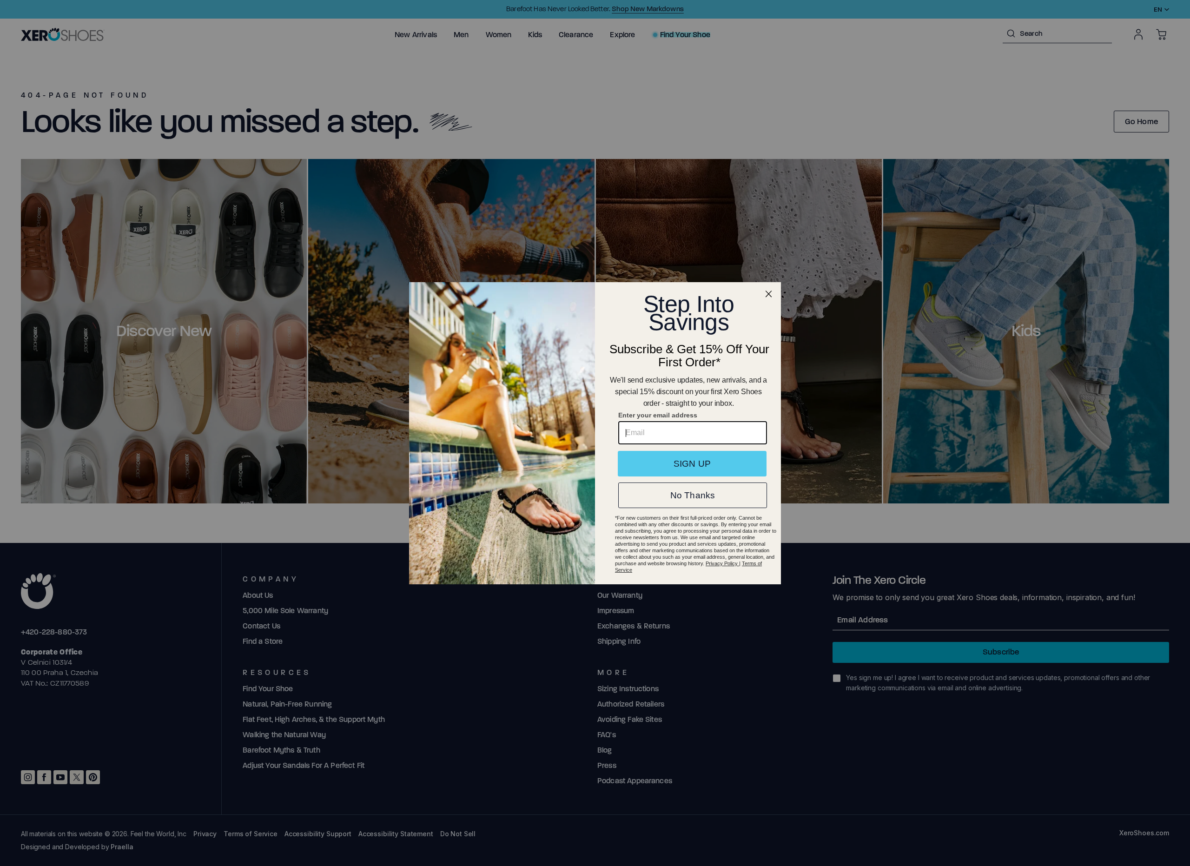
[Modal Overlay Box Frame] (595, 433)
